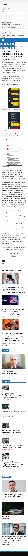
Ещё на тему (6, 270)
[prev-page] (2, 348)
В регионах (4, 399)
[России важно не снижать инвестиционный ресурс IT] (14, 486)
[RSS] (3, 5)
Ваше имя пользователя (8, 16)
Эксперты (6, 477)
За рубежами (4, 418)
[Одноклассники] (14, 256)
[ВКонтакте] (12, 256)
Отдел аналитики (6, 59)
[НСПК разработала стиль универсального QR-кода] (14, 425)
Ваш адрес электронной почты (10, 32)
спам (3, 263)
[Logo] (7, 45)
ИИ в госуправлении (6, 449)
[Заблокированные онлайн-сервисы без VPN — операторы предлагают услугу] (14, 278)
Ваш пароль (5, 21)
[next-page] (3, 348)
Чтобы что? (6, 516)
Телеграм (20, 249)
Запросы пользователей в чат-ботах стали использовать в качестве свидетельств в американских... (14, 414)
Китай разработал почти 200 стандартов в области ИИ (13, 446)
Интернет (3, 468)
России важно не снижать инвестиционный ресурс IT (12, 495)
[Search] (26, 40)
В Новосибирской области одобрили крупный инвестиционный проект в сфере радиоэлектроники (12, 395)
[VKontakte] (6, 5)
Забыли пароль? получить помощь (11, 24)
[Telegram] (4, 5)
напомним (10, 235)
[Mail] (2, 5)
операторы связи (19, 261)
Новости (5, 381)
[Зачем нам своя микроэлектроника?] (14, 361)
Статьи (5, 350)
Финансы (3, 434)
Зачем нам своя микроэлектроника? (9, 372)
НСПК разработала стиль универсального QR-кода (11, 431)
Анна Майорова (5, 518)
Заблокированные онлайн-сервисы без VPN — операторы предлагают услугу (14, 289)
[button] (2, 40)
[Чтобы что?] (14, 508)
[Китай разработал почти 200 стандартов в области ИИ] (14, 440)
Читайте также (16, 270)
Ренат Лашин (5, 498)
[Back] (2, 6)
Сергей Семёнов (5, 544)
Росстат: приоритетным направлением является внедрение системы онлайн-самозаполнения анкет (13, 464)
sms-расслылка (9, 261)
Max (14, 249)
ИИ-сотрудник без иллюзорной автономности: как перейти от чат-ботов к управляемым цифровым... (14, 539)
